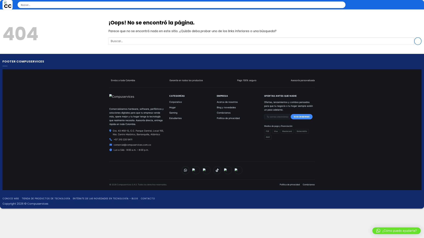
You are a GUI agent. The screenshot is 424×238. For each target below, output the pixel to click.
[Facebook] (196, 170)
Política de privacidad (228, 118)
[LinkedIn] (238, 170)
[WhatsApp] (185, 170)
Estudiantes (175, 118)
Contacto (148, 198)
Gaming (173, 112)
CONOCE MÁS (10, 198)
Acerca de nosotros (227, 102)
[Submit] (342, 5)
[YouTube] (228, 170)
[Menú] (419, 5)
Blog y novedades (226, 107)
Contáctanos (224, 112)
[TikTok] (217, 170)
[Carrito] (409, 5)
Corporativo (175, 102)
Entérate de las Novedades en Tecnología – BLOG (105, 198)
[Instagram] (207, 170)
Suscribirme (302, 116)
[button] (396, 230)
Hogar (172, 107)
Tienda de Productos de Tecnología (46, 198)
